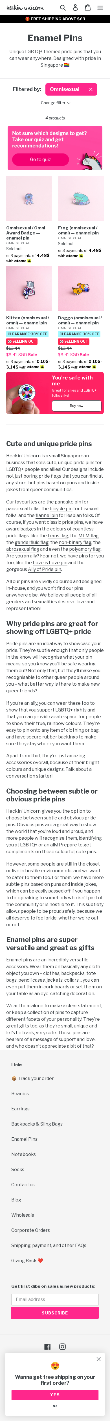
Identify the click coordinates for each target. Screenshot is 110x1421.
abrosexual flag (22, 549)
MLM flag (88, 535)
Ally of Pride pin (44, 569)
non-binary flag (75, 542)
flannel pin (47, 515)
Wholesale (22, 1215)
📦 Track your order (32, 1078)
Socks (17, 1169)
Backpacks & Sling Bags (37, 1124)
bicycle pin (61, 508)
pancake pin (68, 502)
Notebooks (23, 1154)
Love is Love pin (50, 562)
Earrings (20, 1109)
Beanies (20, 1093)
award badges (21, 529)
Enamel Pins (24, 1139)
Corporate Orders (30, 1230)
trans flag (58, 535)
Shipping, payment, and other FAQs (48, 1245)
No (55, 1406)
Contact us (23, 1184)
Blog (16, 1200)
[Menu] (100, 7)
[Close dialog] (98, 1359)
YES (55, 1395)
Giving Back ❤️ (27, 1260)
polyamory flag (85, 549)
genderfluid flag (32, 542)
